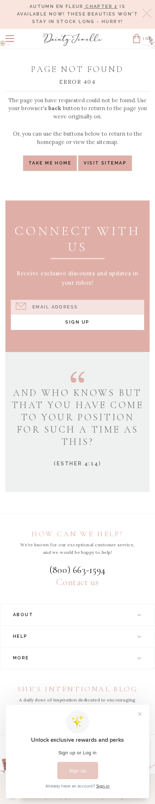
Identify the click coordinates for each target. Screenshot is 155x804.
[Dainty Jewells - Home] (73, 39)
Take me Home (49, 163)
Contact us (77, 582)
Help (20, 636)
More (21, 657)
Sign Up (77, 322)
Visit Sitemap (105, 163)
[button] (9, 38)
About (23, 614)
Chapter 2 (101, 6)
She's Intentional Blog (77, 689)
